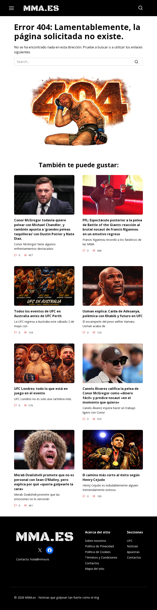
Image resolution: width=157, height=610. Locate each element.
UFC (129, 541)
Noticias (132, 546)
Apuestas (133, 552)
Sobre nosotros (95, 541)
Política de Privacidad (99, 546)
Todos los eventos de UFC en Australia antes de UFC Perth (38, 313)
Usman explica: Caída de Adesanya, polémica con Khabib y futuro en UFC (113, 313)
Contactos (92, 563)
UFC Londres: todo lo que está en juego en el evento (41, 390)
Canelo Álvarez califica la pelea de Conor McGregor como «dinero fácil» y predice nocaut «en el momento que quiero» (111, 395)
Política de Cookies (98, 552)
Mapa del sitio (94, 569)
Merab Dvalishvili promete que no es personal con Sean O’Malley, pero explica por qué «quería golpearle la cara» (44, 482)
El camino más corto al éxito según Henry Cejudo (111, 477)
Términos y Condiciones (101, 557)
